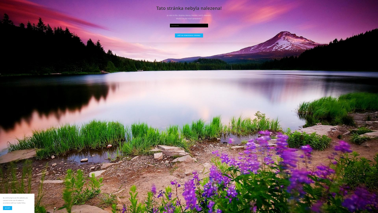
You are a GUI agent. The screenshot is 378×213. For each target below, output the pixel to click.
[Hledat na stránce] (189, 25)
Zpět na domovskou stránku (189, 35)
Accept (7, 208)
